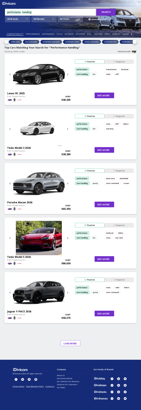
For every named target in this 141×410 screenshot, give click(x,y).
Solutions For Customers (67, 384)
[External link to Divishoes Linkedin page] (118, 385)
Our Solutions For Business (68, 381)
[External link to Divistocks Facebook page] (112, 392)
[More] (131, 34)
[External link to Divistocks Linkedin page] (118, 392)
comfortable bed (110, 42)
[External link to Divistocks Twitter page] (125, 392)
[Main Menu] (137, 3)
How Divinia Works (64, 378)
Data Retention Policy (35, 386)
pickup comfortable (92, 42)
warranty (109, 129)
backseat (124, 69)
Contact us (49, 386)
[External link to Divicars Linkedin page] (22, 379)
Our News (61, 387)
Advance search (98, 19)
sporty (95, 183)
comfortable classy (129, 42)
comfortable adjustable (51, 42)
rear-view (119, 238)
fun (94, 74)
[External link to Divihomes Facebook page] (112, 398)
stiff (117, 74)
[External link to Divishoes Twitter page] (125, 385)
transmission (111, 69)
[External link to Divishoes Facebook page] (112, 385)
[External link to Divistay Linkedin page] (118, 378)
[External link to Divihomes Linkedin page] (118, 398)
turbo (108, 74)
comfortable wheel (72, 42)
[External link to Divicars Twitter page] (29, 379)
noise (108, 124)
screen (126, 183)
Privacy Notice (19, 386)
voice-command (112, 183)
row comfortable (31, 42)
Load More (70, 343)
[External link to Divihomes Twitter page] (125, 398)
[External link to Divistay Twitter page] (125, 378)
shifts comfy (15, 42)
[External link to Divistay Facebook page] (112, 378)
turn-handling (82, 74)
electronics (110, 178)
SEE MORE (103, 96)
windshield (124, 178)
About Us (61, 375)
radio (117, 287)
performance (82, 69)
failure (125, 124)
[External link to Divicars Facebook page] (16, 379)
